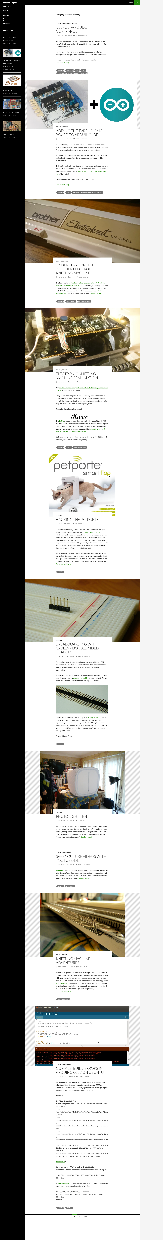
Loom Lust (7, 90)
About (131, 2)
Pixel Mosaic (8, 135)
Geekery (68, 23)
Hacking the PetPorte (77, 519)
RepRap (74, 23)
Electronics (71, 301)
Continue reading (63, 62)
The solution (60, 1162)
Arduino (61, 70)
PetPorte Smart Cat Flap (91, 532)
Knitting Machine (84, 301)
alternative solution (65, 1183)
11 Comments (82, 967)
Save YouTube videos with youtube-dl (81, 858)
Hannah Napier (10, 2)
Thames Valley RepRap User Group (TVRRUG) (72, 73)
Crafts (58, 261)
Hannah (69, 35)
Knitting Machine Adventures (73, 960)
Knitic (61, 421)
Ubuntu (60, 886)
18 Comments (83, 277)
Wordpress (6, 23)
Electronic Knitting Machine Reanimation (77, 376)
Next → (87, 1217)
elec (77, 70)
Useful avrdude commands (71, 29)
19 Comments (79, 524)
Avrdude (70, 70)
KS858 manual (61, 983)
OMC (83, 70)
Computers (60, 23)
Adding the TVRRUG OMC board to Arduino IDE (79, 132)
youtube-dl (60, 870)
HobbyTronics (93, 717)
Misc (4, 18)
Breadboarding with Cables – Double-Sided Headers (77, 648)
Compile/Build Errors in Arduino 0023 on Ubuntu (80, 1070)
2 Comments (82, 820)
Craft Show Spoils (11, 112)
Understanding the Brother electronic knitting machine (75, 269)
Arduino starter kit (80, 678)
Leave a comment (81, 35)
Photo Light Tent (72, 816)
